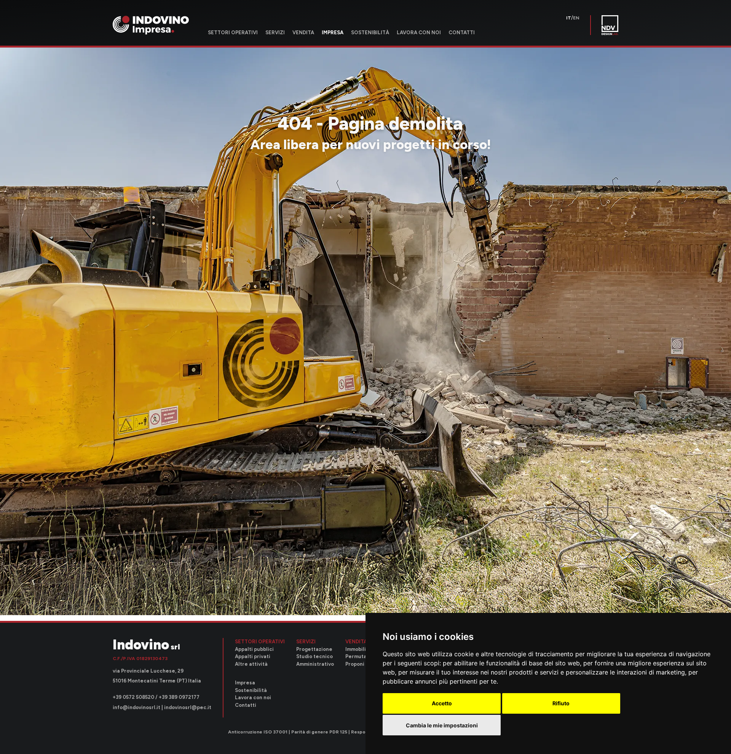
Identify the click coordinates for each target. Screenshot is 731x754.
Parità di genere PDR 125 (319, 732)
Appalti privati (252, 656)
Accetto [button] (442, 703)
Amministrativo (315, 664)
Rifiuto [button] (561, 703)
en (576, 18)
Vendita (303, 32)
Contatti (461, 32)
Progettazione (314, 649)
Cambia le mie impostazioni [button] (442, 725)
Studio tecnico (314, 656)
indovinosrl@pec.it (187, 707)
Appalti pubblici (254, 649)
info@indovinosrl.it (136, 707)
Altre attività (251, 664)
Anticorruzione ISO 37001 (257, 732)
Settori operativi (233, 32)
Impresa (332, 32)
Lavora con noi (419, 32)
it (568, 18)
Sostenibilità (370, 32)
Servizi (275, 32)
